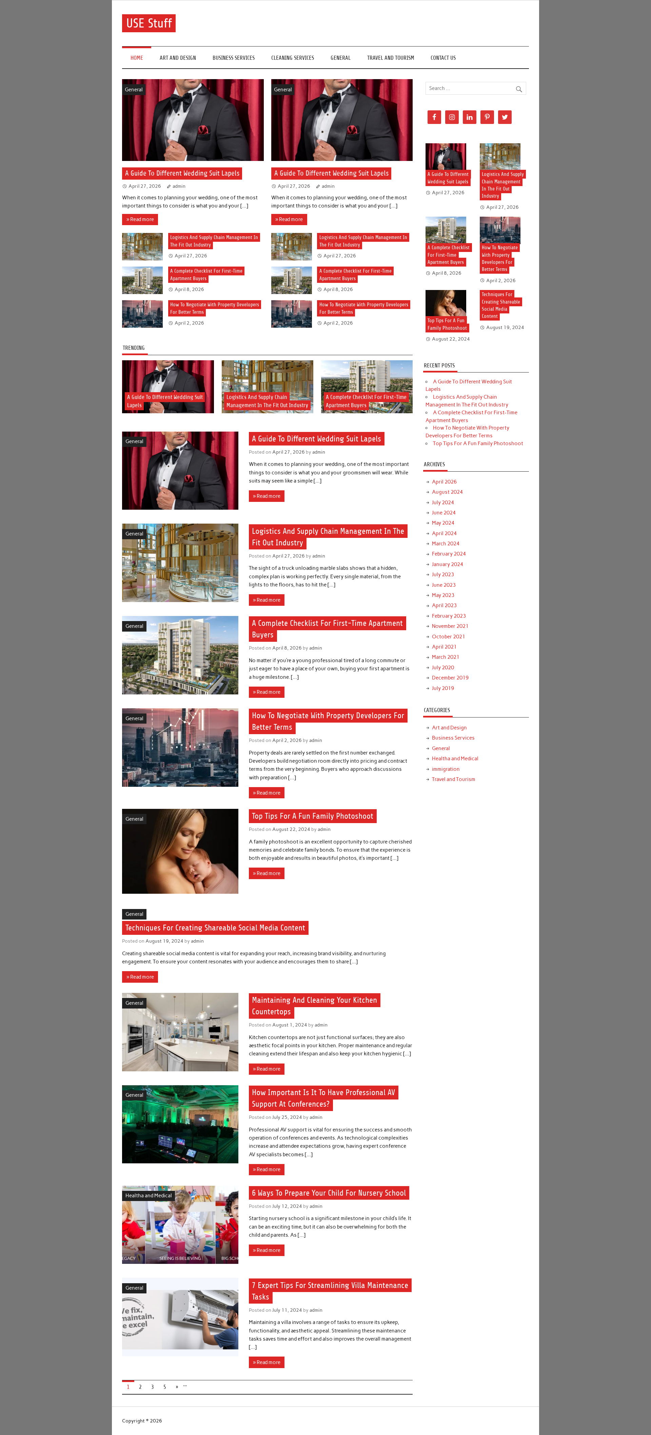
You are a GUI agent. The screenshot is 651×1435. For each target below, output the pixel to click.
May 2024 (443, 523)
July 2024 (443, 502)
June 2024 (444, 513)
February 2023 (449, 616)
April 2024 (444, 533)
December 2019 (450, 678)
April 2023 (444, 605)
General (341, 58)
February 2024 (449, 554)
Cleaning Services (292, 58)
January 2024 (447, 564)
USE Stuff (149, 23)
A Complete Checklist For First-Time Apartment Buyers (449, 255)
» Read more (140, 219)
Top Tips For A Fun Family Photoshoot (312, 816)
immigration (446, 769)
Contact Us (443, 58)
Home (137, 58)
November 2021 (450, 626)
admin (179, 186)
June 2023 (444, 585)
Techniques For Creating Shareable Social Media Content (215, 927)
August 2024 (447, 492)
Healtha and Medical (148, 1196)
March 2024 (445, 544)
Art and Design (178, 58)
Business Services (234, 58)
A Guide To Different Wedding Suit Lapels (182, 174)
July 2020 (443, 668)
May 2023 (443, 595)
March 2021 (445, 657)
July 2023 (443, 574)
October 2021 (448, 637)
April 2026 (444, 482)
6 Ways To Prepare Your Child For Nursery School (329, 1192)
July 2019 (443, 688)
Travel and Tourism (390, 58)
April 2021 (444, 647)
